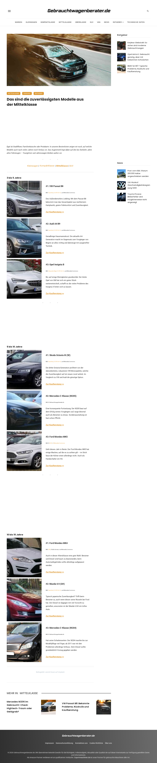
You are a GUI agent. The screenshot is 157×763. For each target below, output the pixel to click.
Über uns (108, 743)
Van (98, 22)
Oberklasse (80, 22)
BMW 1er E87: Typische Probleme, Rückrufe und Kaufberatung (138, 69)
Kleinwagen (31, 22)
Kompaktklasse (48, 22)
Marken (18, 22)
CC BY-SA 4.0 (57, 192)
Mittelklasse (65, 22)
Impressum (49, 743)
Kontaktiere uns (81, 743)
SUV (91, 22)
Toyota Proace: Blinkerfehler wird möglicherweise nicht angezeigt (137, 198)
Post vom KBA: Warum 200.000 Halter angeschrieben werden (138, 173)
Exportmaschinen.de (82, 757)
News (106, 22)
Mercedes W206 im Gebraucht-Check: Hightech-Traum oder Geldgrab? (19, 706)
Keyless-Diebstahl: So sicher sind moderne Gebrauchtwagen (137, 45)
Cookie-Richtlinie (96, 743)
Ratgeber (117, 22)
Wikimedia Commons (59, 443)
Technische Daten (135, 22)
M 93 (50, 443)
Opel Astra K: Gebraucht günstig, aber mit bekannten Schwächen (139, 57)
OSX (49, 549)
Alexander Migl (52, 271)
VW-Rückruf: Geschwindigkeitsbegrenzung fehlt (139, 185)
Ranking (27, 93)
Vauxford (50, 192)
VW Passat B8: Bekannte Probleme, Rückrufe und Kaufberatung (75, 707)
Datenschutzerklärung (64, 743)
